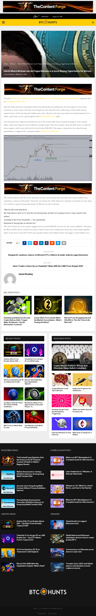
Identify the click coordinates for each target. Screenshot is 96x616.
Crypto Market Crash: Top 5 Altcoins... (60, 389)
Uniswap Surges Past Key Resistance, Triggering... (60, 412)
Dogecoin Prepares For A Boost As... (82, 389)
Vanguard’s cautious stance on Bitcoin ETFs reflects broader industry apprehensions (48, 255)
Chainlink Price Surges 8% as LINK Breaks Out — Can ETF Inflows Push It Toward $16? (31, 537)
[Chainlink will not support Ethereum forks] (57, 524)
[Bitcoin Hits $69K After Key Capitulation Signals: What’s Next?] (34, 371)
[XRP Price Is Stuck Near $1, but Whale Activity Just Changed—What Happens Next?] (13, 416)
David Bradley (10, 74)
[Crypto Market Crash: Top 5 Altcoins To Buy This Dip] (61, 379)
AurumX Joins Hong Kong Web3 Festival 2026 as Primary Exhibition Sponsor (31, 488)
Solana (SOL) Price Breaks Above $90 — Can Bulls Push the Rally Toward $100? (30, 523)
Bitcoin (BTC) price (48, 116)
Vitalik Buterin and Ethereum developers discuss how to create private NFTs (80, 537)
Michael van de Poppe (49, 131)
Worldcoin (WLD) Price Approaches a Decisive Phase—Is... (34, 405)
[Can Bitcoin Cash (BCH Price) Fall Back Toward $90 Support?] (34, 416)
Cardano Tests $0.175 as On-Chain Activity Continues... (13, 405)
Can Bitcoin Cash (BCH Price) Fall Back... (34, 426)
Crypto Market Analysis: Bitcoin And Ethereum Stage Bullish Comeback (70, 366)
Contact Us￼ (41, 613)
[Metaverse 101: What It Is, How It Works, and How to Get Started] (57, 489)
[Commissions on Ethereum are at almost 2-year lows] (57, 552)
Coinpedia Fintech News (15, 102)
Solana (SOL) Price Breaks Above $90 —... (12, 360)
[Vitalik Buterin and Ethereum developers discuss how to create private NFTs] (57, 538)
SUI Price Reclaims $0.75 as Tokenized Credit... (13, 381)
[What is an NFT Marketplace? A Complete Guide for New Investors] (57, 460)
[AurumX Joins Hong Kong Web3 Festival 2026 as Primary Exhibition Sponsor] (8, 489)
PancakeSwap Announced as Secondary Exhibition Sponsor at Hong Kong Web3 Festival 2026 (30, 502)
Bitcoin (6, 67)
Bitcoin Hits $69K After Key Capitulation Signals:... (33, 382)
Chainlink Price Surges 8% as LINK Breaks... (34, 360)
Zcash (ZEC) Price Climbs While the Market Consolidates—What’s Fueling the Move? (48, 320)
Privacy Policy (52, 613)
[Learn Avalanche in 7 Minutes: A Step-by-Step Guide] (57, 474)
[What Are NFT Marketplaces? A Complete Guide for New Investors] (57, 503)
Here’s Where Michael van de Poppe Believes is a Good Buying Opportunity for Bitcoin (45, 98)
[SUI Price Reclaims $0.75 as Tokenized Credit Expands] (13, 371)
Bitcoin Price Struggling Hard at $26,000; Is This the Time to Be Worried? (77, 320)
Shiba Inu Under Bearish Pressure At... (82, 410)
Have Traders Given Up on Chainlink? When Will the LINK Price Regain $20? (48, 266)
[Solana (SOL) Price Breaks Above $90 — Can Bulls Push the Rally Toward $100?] (13, 350)
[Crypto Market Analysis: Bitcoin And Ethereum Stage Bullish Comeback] (72, 357)
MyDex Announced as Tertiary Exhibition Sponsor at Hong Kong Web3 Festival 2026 (30, 474)
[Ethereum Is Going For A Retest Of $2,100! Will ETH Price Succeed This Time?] (82, 423)
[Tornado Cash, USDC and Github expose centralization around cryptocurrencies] (57, 566)
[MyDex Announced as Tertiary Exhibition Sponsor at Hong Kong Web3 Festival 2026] (8, 475)
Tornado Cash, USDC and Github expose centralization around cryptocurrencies (79, 566)
